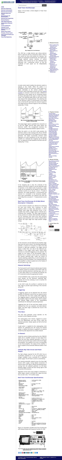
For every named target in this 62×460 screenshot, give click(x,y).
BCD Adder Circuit (52, 120)
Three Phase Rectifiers (53, 196)
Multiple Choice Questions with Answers (29, 2)
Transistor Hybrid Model (54, 199)
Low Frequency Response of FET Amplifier (52, 172)
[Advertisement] (32, 22)
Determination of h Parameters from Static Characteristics (53, 181)
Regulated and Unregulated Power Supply (53, 169)
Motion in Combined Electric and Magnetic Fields (53, 220)
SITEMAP (41, 458)
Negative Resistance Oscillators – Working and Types (53, 202)
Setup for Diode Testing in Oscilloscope (53, 61)
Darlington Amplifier (53, 134)
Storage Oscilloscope (54, 56)
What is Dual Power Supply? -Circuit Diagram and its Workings (54, 205)
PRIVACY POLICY (46, 457)
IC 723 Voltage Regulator (54, 138)
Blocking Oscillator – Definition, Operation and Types (54, 194)
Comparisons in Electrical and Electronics (47, 2)
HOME (41, 457)
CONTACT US (53, 457)
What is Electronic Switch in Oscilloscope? (54, 52)
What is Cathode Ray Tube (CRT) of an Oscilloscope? (54, 46)
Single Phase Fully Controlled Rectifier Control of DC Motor (53, 132)
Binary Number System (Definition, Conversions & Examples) (54, 209)
